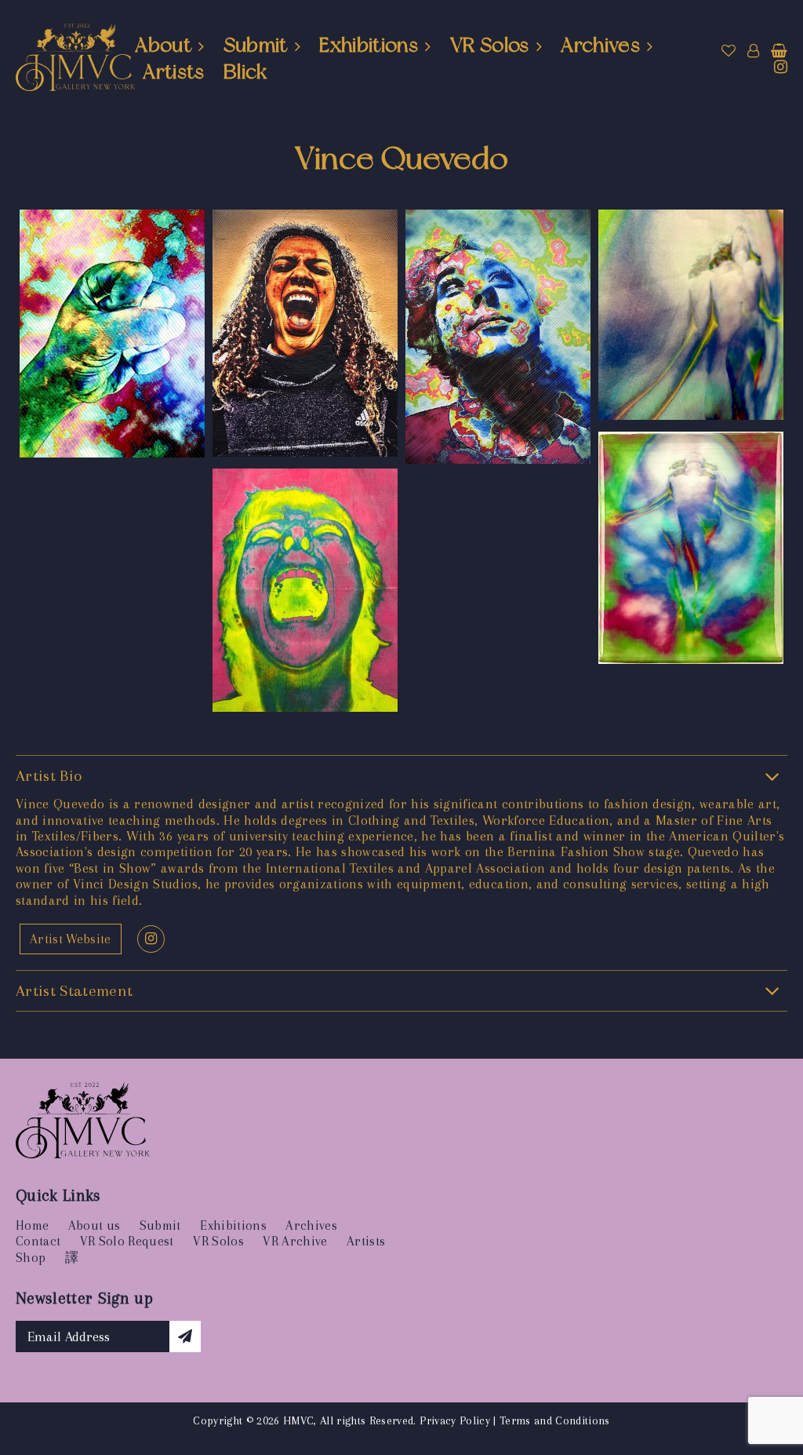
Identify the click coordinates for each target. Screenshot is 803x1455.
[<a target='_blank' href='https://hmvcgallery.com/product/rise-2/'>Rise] (690, 317)
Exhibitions (368, 44)
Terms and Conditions (555, 1420)
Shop (30, 1257)
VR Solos (489, 44)
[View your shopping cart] (779, 51)
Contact (38, 1241)
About (163, 44)
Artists (173, 71)
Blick (245, 71)
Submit (255, 44)
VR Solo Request (127, 1241)
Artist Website (70, 939)
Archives (600, 44)
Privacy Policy (455, 1420)
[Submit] (185, 1336)
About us (94, 1225)
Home (32, 1225)
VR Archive (295, 1241)
